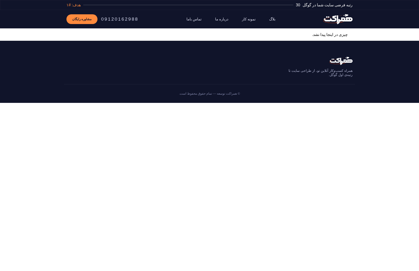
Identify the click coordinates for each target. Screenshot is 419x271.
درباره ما (221, 19)
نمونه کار (249, 19)
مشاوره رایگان (82, 19)
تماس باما (193, 19)
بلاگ (272, 19)
